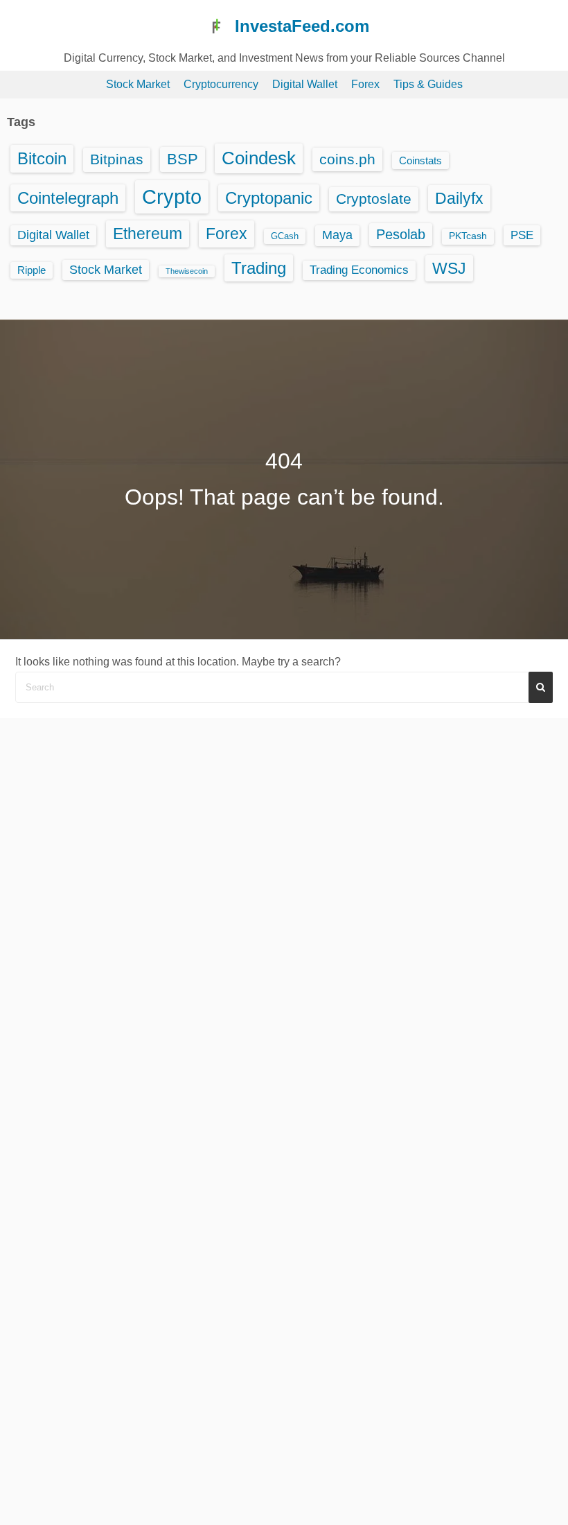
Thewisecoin (187, 271)
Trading (258, 268)
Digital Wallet (304, 84)
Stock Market (138, 84)
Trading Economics (359, 270)
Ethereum (147, 234)
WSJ (449, 268)
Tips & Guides (428, 84)
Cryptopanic (268, 198)
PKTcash (468, 236)
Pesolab (400, 234)
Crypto (172, 196)
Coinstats (420, 160)
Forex (365, 84)
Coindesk (259, 158)
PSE (522, 235)
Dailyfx (459, 198)
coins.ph (347, 159)
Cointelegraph (67, 198)
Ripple (31, 270)
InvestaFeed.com (302, 26)
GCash (285, 236)
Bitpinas (116, 159)
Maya (337, 235)
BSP (182, 159)
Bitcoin (41, 158)
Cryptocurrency (221, 84)
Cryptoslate (373, 199)
